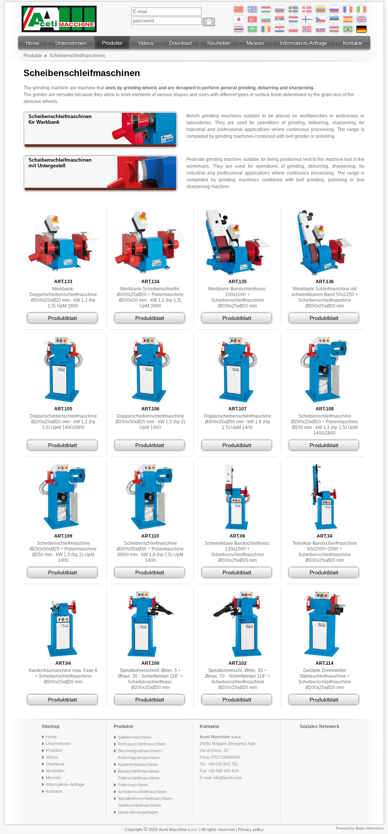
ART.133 (63, 281)
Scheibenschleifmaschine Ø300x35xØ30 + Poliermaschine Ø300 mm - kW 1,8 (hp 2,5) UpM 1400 (150, 552)
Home (32, 43)
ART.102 (237, 663)
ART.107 (237, 409)
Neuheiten (218, 43)
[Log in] (209, 22)
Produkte (112, 43)
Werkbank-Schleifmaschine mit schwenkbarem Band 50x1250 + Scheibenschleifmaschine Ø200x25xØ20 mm (324, 297)
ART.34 (324, 536)
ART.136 (325, 281)
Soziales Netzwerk (320, 726)
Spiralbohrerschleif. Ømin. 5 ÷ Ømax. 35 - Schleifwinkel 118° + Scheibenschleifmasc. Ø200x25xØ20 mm (150, 679)
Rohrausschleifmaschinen (142, 744)
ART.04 (63, 663)
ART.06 (237, 536)
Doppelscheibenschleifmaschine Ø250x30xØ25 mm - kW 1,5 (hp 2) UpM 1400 (150, 421)
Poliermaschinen (133, 785)
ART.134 (150, 281)
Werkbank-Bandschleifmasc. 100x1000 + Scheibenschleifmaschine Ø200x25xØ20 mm (237, 297)
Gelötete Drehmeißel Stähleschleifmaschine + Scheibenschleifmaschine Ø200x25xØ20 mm (324, 679)
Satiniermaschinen (135, 737)
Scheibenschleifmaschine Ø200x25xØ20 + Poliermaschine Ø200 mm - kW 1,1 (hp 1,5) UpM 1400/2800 (324, 424)
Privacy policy (251, 829)
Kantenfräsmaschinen (138, 764)
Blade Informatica (369, 828)
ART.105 (63, 409)
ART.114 (324, 663)
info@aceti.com (227, 777)
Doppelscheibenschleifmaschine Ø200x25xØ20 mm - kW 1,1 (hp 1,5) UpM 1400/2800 (63, 421)
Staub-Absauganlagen (138, 812)
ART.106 (150, 409)
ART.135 (237, 281)
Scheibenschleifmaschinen (77, 55)
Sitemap (50, 726)
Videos (145, 43)
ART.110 (150, 536)
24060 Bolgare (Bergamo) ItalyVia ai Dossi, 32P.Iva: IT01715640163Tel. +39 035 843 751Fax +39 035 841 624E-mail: (228, 757)
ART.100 (150, 663)
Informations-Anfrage (303, 43)
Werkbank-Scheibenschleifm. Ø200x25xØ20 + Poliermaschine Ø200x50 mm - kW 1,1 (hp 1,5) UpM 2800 (150, 297)
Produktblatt (62, 318)
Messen (255, 43)
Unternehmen (70, 43)
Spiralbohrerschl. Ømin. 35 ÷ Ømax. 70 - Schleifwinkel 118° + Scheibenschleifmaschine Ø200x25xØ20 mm (237, 679)
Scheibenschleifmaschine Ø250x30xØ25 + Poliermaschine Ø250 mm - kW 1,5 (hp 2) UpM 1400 (63, 552)
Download (180, 43)
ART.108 (325, 409)
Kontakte (353, 43)
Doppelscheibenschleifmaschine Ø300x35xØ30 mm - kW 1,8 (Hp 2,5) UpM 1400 (237, 421)
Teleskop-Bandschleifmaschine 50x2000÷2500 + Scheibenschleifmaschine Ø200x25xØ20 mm (325, 552)
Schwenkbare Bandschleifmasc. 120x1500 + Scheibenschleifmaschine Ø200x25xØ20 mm (238, 552)
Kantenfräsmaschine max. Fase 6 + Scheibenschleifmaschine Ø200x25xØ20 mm (63, 676)
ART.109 (63, 536)
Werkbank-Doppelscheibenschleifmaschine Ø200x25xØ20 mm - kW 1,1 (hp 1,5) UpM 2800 (63, 297)
